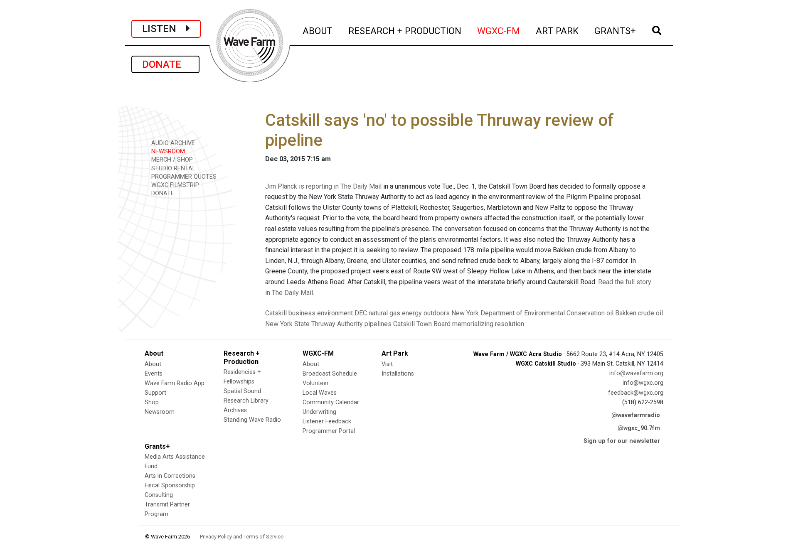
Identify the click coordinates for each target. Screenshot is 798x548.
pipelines (378, 324)
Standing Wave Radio (252, 419)
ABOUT (318, 30)
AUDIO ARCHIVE (172, 143)
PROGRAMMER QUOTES (183, 176)
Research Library (246, 400)
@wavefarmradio (635, 415)
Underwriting (319, 411)
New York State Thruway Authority (314, 324)
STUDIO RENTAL (172, 168)
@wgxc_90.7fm (639, 428)
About (153, 364)
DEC (361, 313)
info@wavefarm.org (636, 373)
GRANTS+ (615, 30)
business (301, 313)
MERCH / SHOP (171, 159)
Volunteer (316, 383)
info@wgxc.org (643, 382)
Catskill (276, 313)
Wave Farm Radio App (174, 383)
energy (412, 313)
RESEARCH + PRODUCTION (405, 30)
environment (335, 313)
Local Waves (320, 392)
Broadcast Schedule (330, 373)
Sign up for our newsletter (622, 441)
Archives (235, 410)
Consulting (159, 495)
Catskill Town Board (422, 324)
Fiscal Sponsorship (170, 485)
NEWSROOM (167, 151)
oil (609, 313)
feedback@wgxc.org (635, 392)
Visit (387, 364)
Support (155, 392)
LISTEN (164, 28)
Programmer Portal (329, 431)
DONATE (165, 64)
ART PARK (557, 30)
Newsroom (160, 411)
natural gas (384, 313)
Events (154, 373)
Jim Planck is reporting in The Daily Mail (323, 186)
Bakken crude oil (639, 313)
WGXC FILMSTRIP (174, 185)
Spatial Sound (242, 391)
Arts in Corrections (170, 475)
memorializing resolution (488, 324)
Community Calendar (331, 402)
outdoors (437, 313)
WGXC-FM (499, 30)
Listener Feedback (327, 421)
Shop (152, 402)
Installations (398, 373)
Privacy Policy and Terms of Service (241, 536)
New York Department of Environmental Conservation (528, 313)
